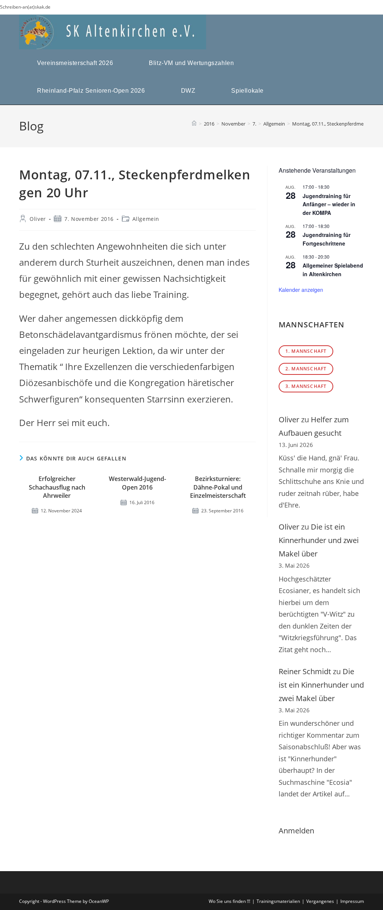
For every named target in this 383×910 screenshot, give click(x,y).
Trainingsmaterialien (278, 901)
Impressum (352, 901)
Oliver (38, 218)
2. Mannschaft (306, 368)
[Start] (194, 123)
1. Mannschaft (306, 351)
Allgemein (145, 218)
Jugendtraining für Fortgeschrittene (326, 239)
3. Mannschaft (306, 386)
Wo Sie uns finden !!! (229, 901)
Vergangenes (320, 901)
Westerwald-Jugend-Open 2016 (137, 483)
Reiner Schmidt (305, 671)
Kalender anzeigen (301, 289)
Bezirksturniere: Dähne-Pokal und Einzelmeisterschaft (218, 487)
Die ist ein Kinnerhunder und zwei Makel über (319, 540)
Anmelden (296, 831)
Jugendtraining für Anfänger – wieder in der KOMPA (329, 204)
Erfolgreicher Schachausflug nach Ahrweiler (57, 487)
